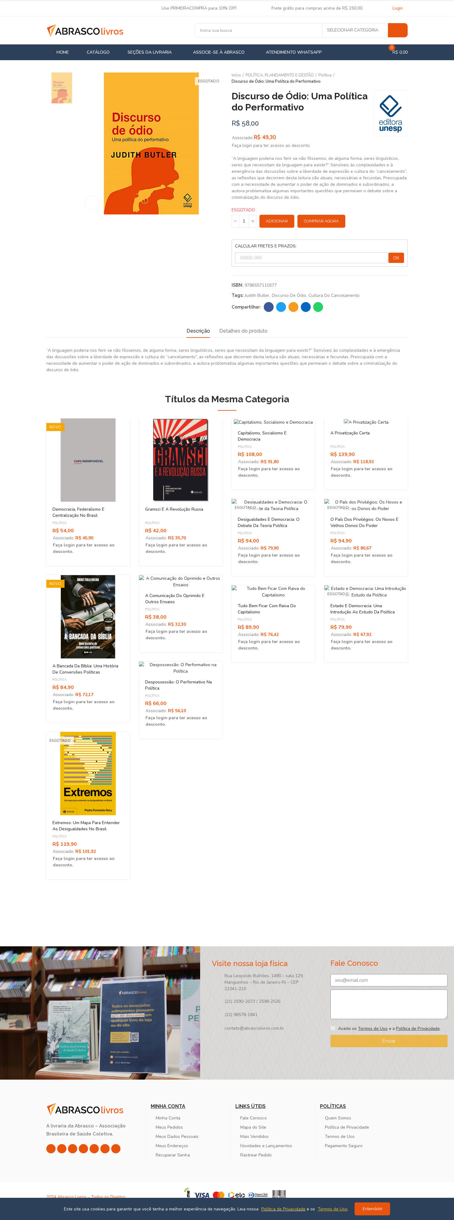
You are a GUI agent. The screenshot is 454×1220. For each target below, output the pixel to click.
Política (60, 523)
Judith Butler (257, 295)
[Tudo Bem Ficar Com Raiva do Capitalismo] (273, 591)
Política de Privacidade (418, 1028)
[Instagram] (51, 1148)
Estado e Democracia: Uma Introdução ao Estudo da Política (362, 609)
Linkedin (306, 307)
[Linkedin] (83, 1148)
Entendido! (372, 1208)
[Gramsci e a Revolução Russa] (180, 460)
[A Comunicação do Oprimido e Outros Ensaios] (180, 581)
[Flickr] (105, 1148)
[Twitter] (72, 1148)
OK (396, 257)
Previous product (387, 79)
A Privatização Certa (350, 433)
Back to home (395, 79)
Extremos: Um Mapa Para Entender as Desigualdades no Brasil (86, 826)
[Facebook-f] (61, 1148)
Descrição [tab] (198, 331)
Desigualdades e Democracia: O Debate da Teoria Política (269, 523)
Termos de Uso (373, 1028)
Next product (403, 79)
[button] (29, 653)
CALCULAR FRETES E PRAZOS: (265, 246)
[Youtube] (94, 1148)
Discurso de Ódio (289, 295)
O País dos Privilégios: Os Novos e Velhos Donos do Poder (364, 523)
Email (293, 307)
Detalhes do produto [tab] (243, 331)
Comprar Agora (321, 221)
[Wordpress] (115, 1148)
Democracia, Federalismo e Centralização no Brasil (78, 512)
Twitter (281, 307)
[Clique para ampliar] (92, 203)
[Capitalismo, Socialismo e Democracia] (273, 421)
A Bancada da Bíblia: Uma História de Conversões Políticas (85, 669)
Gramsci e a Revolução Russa (174, 509)
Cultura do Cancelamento (334, 295)
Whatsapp (318, 307)
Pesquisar (398, 30)
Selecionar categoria (352, 30)
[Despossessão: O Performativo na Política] (180, 668)
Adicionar (277, 221)
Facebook (269, 307)
